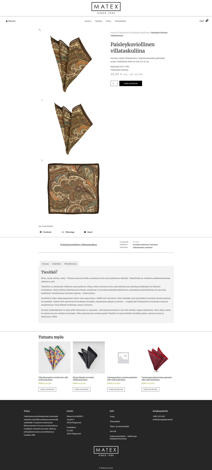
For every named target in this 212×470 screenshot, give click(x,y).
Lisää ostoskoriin (131, 83)
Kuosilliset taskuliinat (139, 32)
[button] (40, 29)
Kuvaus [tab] (45, 264)
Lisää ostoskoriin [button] (47, 389)
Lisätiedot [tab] (56, 264)
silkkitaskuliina (138, 247)
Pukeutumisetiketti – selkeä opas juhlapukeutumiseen (123, 437)
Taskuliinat (124, 32)
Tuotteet (98, 21)
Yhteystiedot (120, 21)
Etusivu (88, 21)
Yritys (108, 21)
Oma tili (113, 431)
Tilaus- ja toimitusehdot (119, 426)
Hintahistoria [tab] (70, 264)
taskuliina (148, 247)
